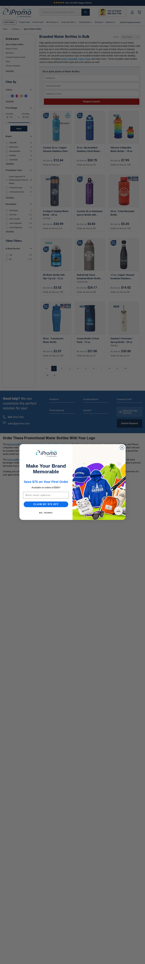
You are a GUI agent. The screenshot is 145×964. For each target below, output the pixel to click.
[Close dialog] (122, 448)
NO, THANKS (46, 513)
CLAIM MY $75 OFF (46, 504)
